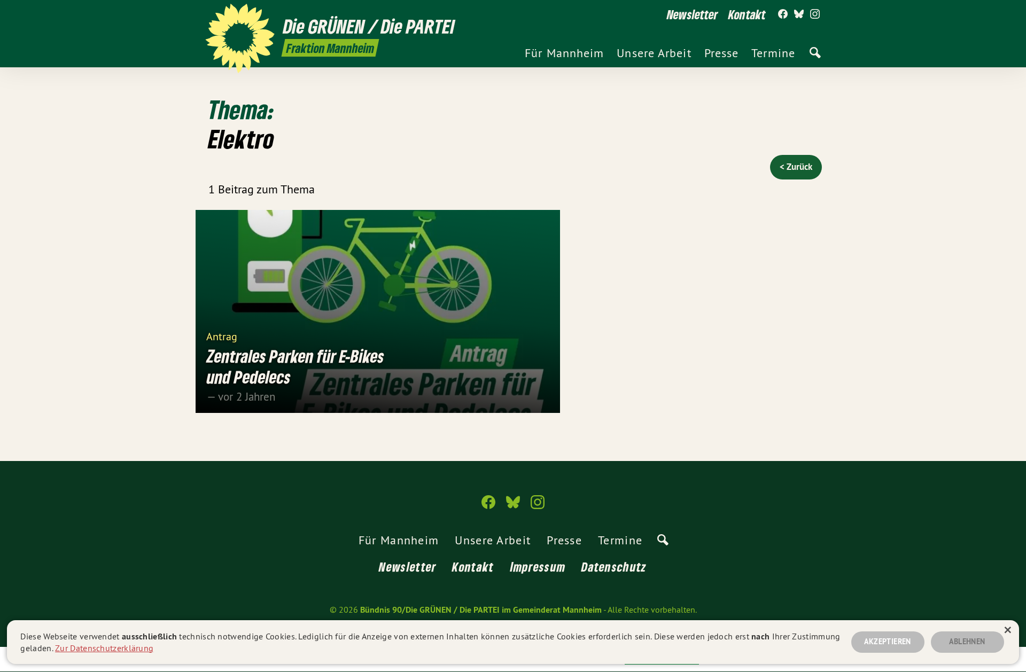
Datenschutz (614, 566)
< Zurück (796, 167)
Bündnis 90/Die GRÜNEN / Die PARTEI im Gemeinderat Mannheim (481, 609)
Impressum (538, 566)
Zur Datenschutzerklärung (104, 648)
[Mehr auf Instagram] (815, 14)
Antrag (221, 336)
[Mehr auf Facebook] (783, 14)
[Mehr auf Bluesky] (799, 14)
